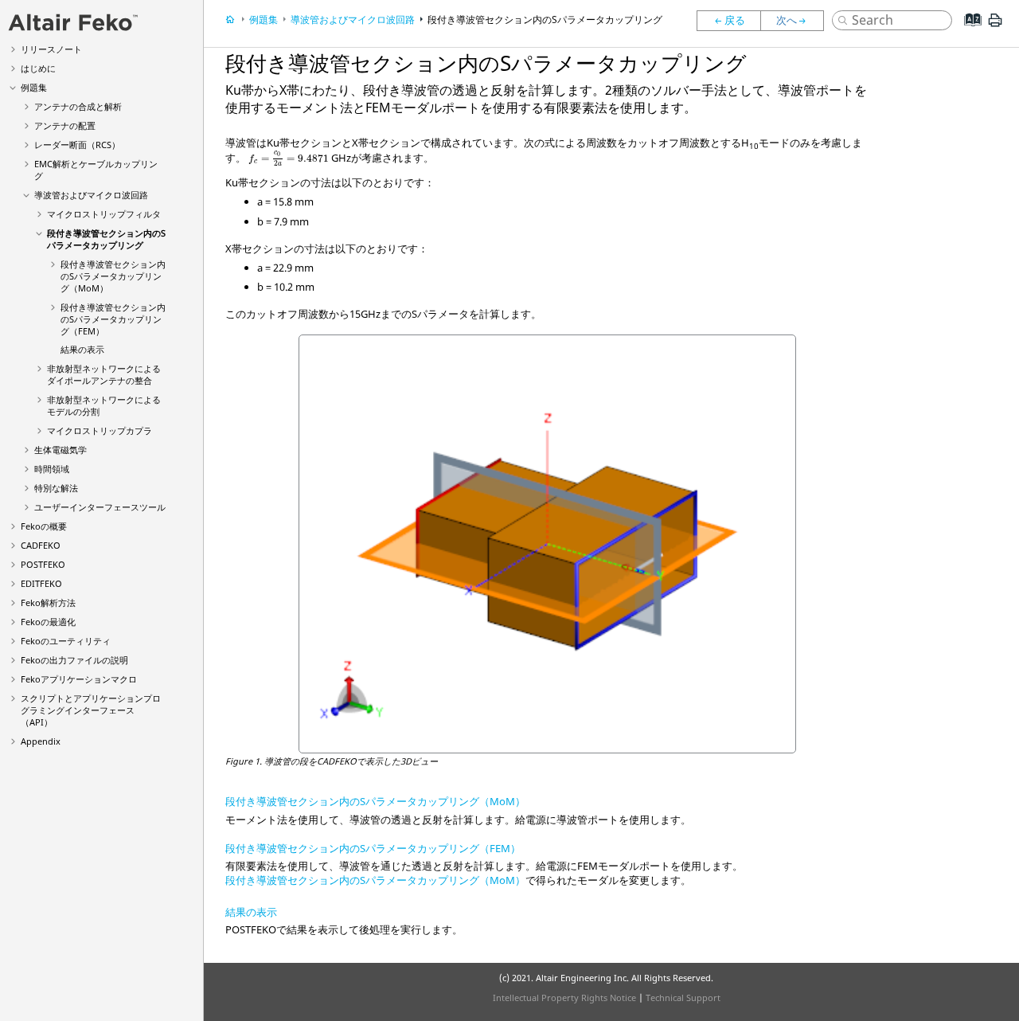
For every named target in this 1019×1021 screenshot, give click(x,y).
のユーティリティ (66, 641)
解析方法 (48, 602)
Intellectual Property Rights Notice (564, 997)
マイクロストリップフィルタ (104, 214)
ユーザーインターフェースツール (100, 507)
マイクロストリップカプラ (99, 430)
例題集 (34, 87)
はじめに (38, 68)
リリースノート (51, 49)
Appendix (41, 741)
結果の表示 (82, 349)
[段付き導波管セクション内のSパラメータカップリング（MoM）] (796, 20)
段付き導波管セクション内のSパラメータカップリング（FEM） (113, 319)
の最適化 (48, 622)
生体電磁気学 (60, 450)
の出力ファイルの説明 (74, 660)
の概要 (44, 526)
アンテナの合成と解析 (78, 106)
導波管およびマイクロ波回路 (91, 195)
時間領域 (51, 469)
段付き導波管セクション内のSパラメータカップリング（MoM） (113, 276)
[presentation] (288, 159)
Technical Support (683, 997)
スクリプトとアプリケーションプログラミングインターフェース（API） (91, 710)
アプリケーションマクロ (79, 679)
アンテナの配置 (65, 125)
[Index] (967, 32)
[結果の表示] (728, 20)
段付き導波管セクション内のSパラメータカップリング (106, 239)
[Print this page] (995, 26)
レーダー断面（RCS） (77, 145)
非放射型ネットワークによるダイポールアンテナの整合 (104, 374)
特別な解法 (56, 488)
